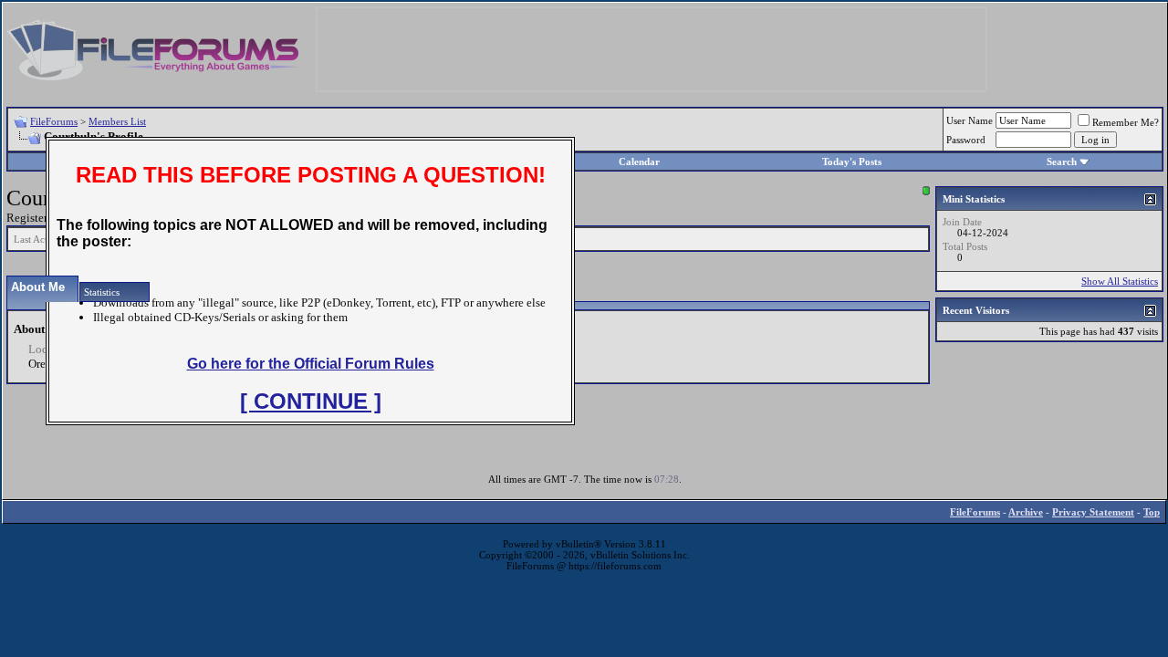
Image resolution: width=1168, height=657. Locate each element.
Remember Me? (1125, 122)
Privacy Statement (1093, 511)
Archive (1025, 511)
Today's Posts (851, 161)
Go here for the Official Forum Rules (310, 363)
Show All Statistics (1119, 281)
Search (1062, 161)
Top (1151, 511)
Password (966, 139)
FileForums (54, 121)
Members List (117, 121)
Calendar (639, 161)
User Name (969, 120)
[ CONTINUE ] (310, 401)
